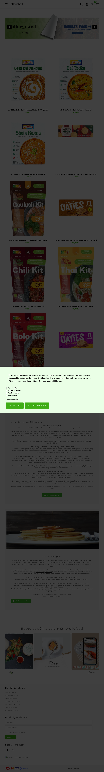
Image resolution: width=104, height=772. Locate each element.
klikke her (57, 381)
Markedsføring (14, 390)
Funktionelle (13, 393)
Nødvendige (13, 388)
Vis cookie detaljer (12, 399)
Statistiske (12, 396)
